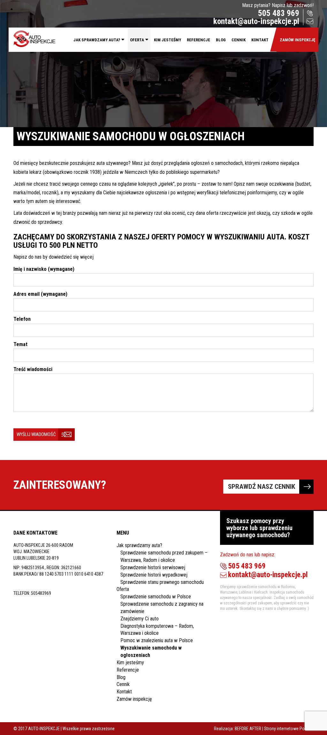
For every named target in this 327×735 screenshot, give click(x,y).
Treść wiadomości (32, 369)
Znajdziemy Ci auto (139, 619)
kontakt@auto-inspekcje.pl (256, 21)
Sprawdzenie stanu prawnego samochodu (162, 582)
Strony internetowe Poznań (289, 728)
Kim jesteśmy (167, 39)
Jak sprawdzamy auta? (96, 39)
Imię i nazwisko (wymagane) (43, 269)
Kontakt (260, 39)
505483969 (41, 593)
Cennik (239, 39)
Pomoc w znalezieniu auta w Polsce (156, 640)
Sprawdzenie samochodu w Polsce (155, 597)
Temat (20, 344)
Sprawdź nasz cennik (261, 486)
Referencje (198, 39)
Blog (221, 39)
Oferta (137, 39)
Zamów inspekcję (297, 39)
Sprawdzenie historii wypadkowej (153, 575)
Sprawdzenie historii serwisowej (152, 567)
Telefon (22, 319)
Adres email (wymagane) (40, 294)
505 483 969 (278, 13)
